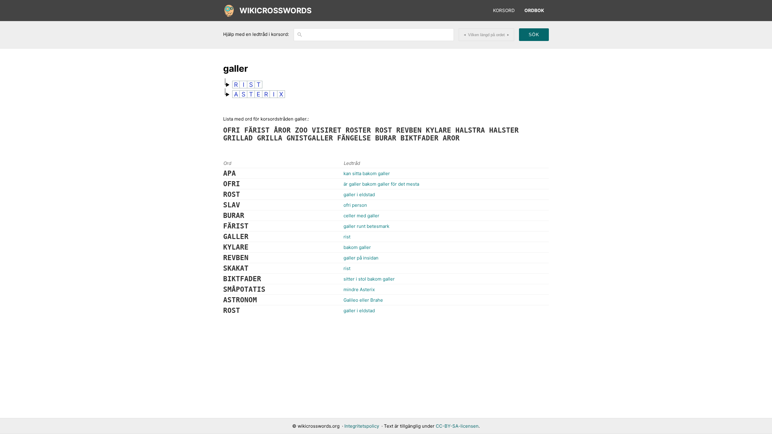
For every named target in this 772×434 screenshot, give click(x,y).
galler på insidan (360, 258)
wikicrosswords (275, 10)
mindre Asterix (359, 289)
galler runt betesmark (366, 226)
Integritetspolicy (361, 426)
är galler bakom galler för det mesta (381, 184)
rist (346, 237)
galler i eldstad (359, 194)
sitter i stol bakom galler (369, 279)
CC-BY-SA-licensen (457, 426)
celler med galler (361, 216)
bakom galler (357, 247)
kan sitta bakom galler (366, 173)
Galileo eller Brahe (363, 300)
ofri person (355, 205)
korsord (504, 10)
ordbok (534, 10)
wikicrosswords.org (319, 426)
